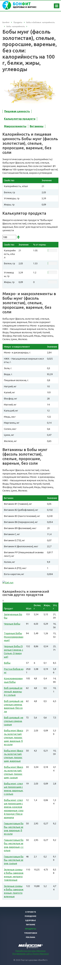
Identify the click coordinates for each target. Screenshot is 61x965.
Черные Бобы (12, 623)
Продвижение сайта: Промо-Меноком (30, 954)
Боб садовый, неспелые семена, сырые (13, 721)
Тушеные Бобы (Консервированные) (13, 637)
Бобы (7, 662)
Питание (30, 925)
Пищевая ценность (17, 111)
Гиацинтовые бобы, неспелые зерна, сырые (13, 860)
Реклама (30, 937)
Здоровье (30, 920)
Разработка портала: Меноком (30, 951)
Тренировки (30, 933)
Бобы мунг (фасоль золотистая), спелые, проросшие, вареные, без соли (13, 737)
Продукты (30, 929)
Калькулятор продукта (19, 118)
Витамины (36, 126)
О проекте (30, 912)
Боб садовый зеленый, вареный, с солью (13, 691)
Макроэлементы (15, 126)
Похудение (30, 916)
